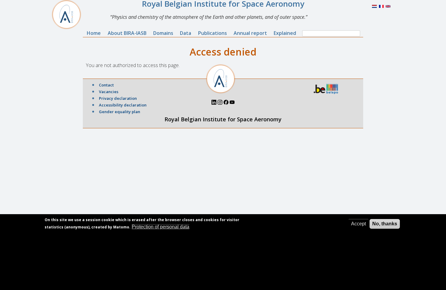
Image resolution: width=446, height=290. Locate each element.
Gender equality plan (119, 111)
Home (94, 33)
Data (185, 33)
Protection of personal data (160, 226)
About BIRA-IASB (127, 33)
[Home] (69, 14)
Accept (358, 223)
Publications (212, 33)
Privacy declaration (118, 98)
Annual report (250, 33)
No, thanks (384, 223)
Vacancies (108, 91)
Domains (163, 33)
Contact (106, 85)
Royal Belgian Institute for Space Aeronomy (223, 119)
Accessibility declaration (123, 105)
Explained (285, 33)
